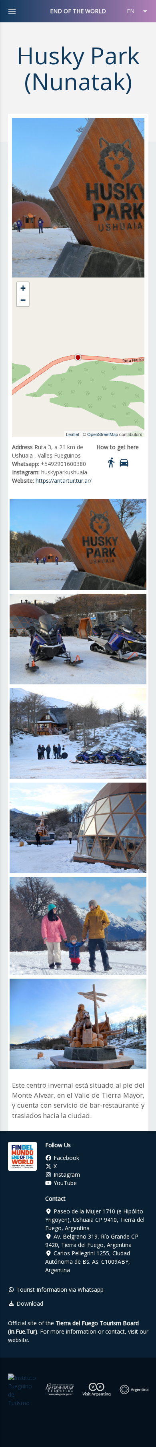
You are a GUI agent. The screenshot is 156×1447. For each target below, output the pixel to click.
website (18, 1340)
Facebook (65, 1158)
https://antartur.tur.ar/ (64, 480)
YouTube (64, 1183)
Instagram (66, 1174)
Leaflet (72, 434)
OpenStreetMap (102, 434)
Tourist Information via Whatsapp (59, 1289)
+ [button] (23, 288)
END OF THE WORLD (78, 11)
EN (138, 11)
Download (29, 1303)
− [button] (23, 300)
